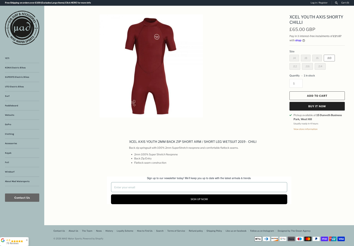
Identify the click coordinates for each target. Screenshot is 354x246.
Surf (7, 96)
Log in (314, 2)
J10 (329, 58)
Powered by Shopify (93, 238)
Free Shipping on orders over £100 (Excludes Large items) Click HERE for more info (48, 2)
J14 (320, 66)
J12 (295, 66)
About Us (73, 231)
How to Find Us (144, 231)
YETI (7, 58)
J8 (305, 58)
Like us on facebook (236, 231)
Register (323, 2)
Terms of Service (176, 231)
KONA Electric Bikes (15, 67)
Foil (7, 162)
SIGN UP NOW (199, 199)
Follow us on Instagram (262, 231)
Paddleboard (11, 105)
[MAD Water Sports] (22, 28)
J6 (317, 58)
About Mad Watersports (17, 181)
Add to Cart (317, 95)
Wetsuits (9, 115)
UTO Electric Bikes (14, 86)
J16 (308, 66)
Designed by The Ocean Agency (294, 231)
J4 (294, 58)
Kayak (8, 153)
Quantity (302, 75)
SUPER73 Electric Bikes (17, 77)
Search (160, 231)
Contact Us (22, 197)
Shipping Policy (214, 231)
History (109, 231)
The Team (87, 231)
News (99, 231)
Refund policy (196, 231)
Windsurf (9, 171)
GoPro (8, 124)
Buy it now (317, 106)
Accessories (11, 143)
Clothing (9, 134)
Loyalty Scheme (125, 231)
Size (291, 51)
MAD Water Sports (72, 238)
